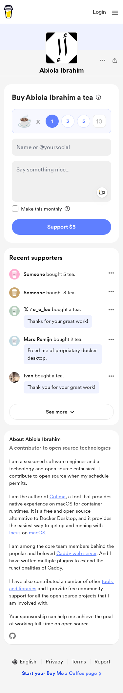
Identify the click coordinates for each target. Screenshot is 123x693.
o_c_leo (42, 309)
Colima (58, 497)
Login (99, 12)
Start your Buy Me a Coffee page (59, 673)
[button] (115, 13)
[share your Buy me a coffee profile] (115, 60)
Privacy (54, 662)
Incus (15, 533)
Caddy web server (76, 553)
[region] (61, 163)
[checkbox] (37, 208)
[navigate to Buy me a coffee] (8, 11)
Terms (79, 662)
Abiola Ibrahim (61, 70)
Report (102, 662)
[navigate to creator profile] (61, 48)
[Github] (12, 636)
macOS (37, 533)
